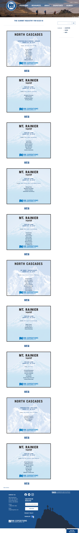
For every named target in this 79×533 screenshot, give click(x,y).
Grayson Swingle (33, 320)
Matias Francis (36, 183)
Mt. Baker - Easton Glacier (29, 261)
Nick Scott (30, 183)
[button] (72, 531)
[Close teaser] (66, 528)
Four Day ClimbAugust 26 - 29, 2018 (28, 87)
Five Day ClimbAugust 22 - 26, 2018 (28, 362)
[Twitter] (29, 494)
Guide (66, 30)
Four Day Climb (29, 77)
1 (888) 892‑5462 (13, 505)
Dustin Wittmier (33, 229)
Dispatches (58, 5)
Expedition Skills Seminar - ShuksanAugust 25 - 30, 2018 (29, 41)
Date (66, 32)
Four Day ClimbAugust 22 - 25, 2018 (28, 454)
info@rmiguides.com (13, 509)
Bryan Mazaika (28, 91)
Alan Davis (36, 275)
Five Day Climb (28, 352)
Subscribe (31, 508)
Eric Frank (26, 320)
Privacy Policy (28, 513)
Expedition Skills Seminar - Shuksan (29, 31)
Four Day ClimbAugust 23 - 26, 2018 (28, 316)
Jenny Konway (24, 183)
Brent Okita (26, 229)
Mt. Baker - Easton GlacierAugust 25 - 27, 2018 (29, 271)
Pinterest (28, 71)
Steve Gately (27, 137)
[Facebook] (25, 494)
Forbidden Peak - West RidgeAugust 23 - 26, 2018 (28, 408)
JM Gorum (27, 45)
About (47, 5)
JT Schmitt (30, 275)
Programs (23, 5)
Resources (36, 5)
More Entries (6, 487)
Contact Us (12, 495)
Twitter (27, 71)
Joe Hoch (34, 91)
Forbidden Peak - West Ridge (29, 398)
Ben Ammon (34, 137)
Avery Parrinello (33, 412)
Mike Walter (26, 412)
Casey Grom (25, 275)
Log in (71, 2)
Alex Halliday (33, 45)
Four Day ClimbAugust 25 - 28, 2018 (28, 179)
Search (69, 5)
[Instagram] (32, 494)
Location (67, 28)
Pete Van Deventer (26, 458)
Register (76, 2)
